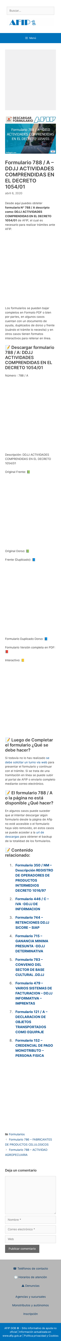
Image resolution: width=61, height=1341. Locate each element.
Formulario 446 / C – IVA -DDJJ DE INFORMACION (32, 904)
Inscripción (30, 1314)
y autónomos (40, 1305)
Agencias (22, 1296)
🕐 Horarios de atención (30, 1277)
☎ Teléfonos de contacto (30, 1268)
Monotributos (21, 1305)
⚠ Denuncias (30, 1285)
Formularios (17, 1134)
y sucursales (37, 1296)
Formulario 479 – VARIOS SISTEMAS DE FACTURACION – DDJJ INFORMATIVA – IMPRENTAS (33, 993)
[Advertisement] (30, 80)
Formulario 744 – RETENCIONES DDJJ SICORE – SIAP (32, 922)
